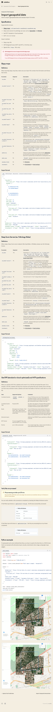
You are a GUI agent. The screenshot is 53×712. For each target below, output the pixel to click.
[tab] (3, 174)
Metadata (27, 162)
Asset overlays (36, 164)
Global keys (47, 152)
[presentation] (26, 204)
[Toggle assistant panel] (49, 2)
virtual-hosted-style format (41, 83)
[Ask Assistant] (50, 174)
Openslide (32, 31)
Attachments (28, 164)
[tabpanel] (26, 204)
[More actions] (51, 2)
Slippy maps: (7, 28)
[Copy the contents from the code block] (48, 174)
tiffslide (40, 31)
